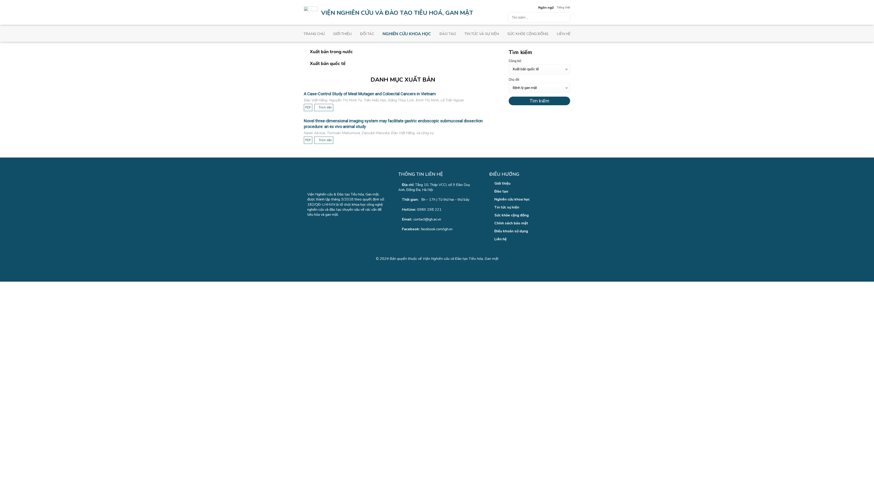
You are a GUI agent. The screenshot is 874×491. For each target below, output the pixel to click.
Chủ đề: (514, 80)
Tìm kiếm (539, 101)
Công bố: (515, 61)
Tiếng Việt (563, 7)
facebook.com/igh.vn (436, 229)
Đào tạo (448, 33)
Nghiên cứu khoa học (407, 34)
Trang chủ (314, 33)
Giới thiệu (342, 33)
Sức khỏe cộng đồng (527, 33)
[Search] (565, 17)
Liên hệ (563, 33)
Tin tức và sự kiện (482, 33)
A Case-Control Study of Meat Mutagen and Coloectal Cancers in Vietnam (370, 93)
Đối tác (367, 33)
